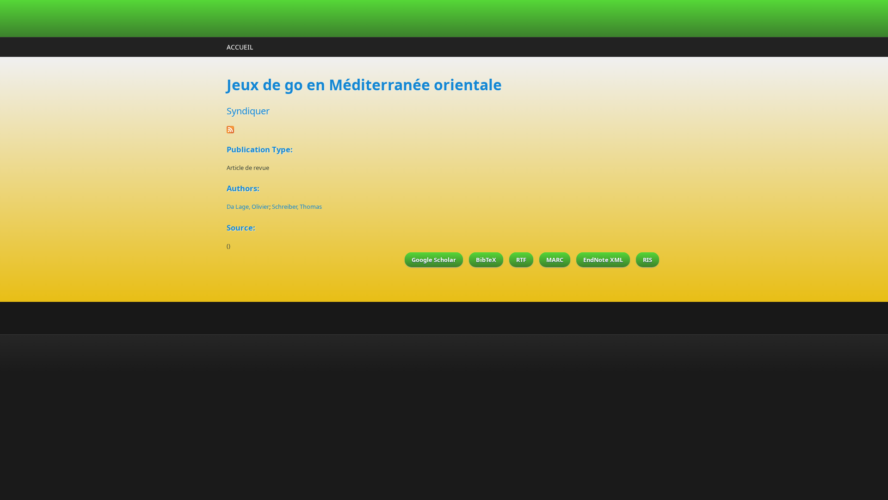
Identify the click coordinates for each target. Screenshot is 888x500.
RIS (647, 260)
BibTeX (486, 260)
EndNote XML (603, 260)
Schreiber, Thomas (297, 206)
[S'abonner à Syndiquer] (444, 129)
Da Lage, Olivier (248, 206)
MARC (554, 260)
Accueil (240, 47)
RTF (521, 260)
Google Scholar (434, 260)
